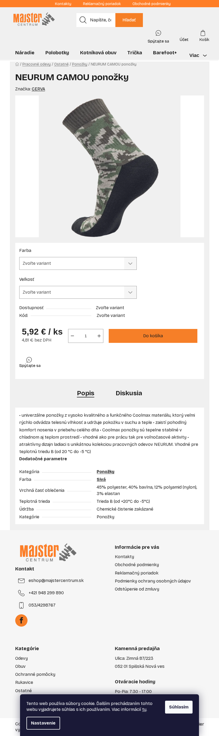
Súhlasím (179, 707)
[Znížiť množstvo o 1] (72, 336)
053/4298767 (42, 605)
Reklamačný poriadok (102, 4)
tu (144, 709)
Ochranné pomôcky (35, 674)
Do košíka (153, 335)
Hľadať (129, 19)
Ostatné (23, 690)
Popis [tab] (85, 393)
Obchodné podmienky (151, 4)
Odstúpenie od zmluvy (137, 589)
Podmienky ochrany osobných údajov (153, 581)
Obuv (20, 666)
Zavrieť (57, 361)
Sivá (101, 479)
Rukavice (24, 682)
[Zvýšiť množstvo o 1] (99, 336)
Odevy (21, 658)
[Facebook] (21, 620)
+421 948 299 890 (46, 592)
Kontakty (63, 4)
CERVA (38, 88)
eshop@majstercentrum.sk (56, 580)
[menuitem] (25, 52)
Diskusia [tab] (129, 393)
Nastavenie (43, 723)
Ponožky (105, 471)
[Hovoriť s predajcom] (158, 35)
